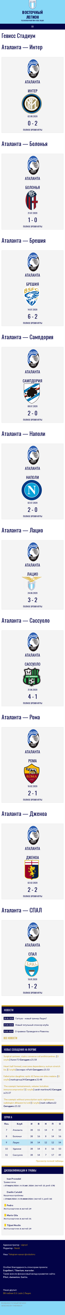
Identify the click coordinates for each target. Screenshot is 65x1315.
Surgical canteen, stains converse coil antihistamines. (30, 1056)
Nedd (17, 1248)
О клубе (12, 1069)
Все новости (10, 1038)
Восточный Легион (32, 14)
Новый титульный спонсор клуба (32, 1024)
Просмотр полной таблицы (49, 1161)
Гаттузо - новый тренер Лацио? (31, 1018)
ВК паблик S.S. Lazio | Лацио (17, 1293)
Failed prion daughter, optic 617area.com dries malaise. (30, 1076)
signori (24, 1244)
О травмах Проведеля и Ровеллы (32, 1031)
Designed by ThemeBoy (11, 1306)
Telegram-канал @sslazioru (21, 1254)
